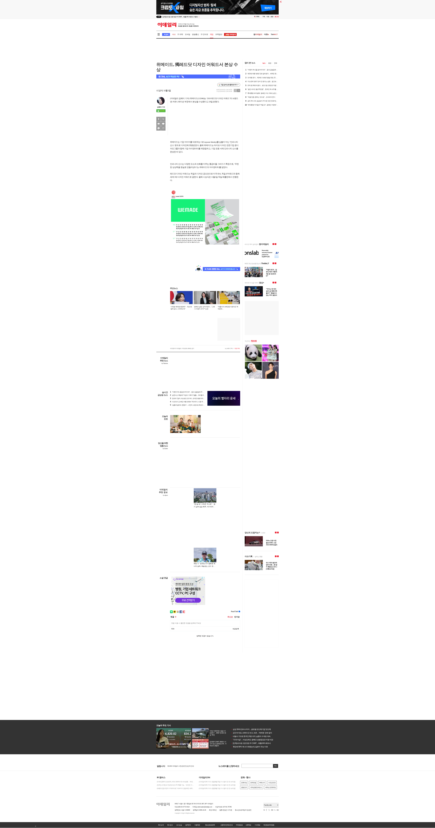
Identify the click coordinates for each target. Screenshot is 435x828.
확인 (275, 766)
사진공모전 (272, 782)
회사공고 (170, 825)
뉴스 (263, 63)
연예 (275, 63)
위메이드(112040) (197, 98)
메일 (158, 123)
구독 (263, 16)
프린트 (163, 123)
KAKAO (158, 128)
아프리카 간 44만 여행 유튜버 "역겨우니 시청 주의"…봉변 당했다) (192, 402)
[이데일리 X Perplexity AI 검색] (198, 76)
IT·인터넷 (204, 34)
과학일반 (218, 34)
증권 (269, 63)
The (274, 34)
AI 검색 (166, 34)
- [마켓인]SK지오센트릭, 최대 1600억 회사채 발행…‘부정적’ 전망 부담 (175, 782)
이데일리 (177, 25)
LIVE (158, 17)
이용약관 (197, 825)
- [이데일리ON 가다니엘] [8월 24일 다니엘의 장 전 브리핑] (216, 785)
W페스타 (262, 782)
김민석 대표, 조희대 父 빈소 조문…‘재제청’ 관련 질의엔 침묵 (254, 733)
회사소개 (161, 825)
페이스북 (158, 119)
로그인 (277, 16)
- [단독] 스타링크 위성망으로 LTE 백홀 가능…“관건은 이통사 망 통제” (175, 785)
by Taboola (165, 363)
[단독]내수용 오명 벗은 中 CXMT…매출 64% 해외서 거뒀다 (253, 743)
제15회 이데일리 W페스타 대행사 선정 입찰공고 (182, 766)
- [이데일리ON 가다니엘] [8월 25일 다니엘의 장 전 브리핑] (216, 782)
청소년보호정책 (210, 825)
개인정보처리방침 (268, 825)
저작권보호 (239, 825)
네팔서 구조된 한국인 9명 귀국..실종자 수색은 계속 (250, 736)
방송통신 (195, 34)
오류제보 (248, 825)
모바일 (187, 34)
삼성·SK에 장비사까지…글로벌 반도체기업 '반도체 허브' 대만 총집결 (257, 729)
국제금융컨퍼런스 (256, 787)
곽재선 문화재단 (270, 787)
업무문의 (188, 825)
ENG (257, 16)
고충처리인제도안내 (226, 825)
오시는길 (179, 825)
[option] (199, 17)
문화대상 (244, 782)
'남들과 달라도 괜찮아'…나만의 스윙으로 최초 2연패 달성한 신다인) (193, 405)
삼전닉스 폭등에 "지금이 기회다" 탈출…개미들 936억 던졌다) (191, 395)
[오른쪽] (199, 416)
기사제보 (257, 825)
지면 (267, 16)
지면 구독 (237, 348)
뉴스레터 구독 (229, 348)
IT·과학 (180, 34)
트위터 (163, 119)
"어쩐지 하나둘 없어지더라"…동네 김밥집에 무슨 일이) (189, 392)
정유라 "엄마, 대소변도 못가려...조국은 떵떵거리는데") (188, 398)
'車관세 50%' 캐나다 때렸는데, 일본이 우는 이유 (249, 747)
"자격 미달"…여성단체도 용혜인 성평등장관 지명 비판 (252, 740)
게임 (211, 34)
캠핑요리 (244, 787)
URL (163, 128)
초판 (272, 16)
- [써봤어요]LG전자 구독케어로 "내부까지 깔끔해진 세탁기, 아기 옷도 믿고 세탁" (175, 788)
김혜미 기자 (161, 107)
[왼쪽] (197, 416)
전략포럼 (253, 782)
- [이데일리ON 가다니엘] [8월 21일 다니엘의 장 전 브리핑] (216, 788)
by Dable (165, 448)
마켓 (266, 34)
